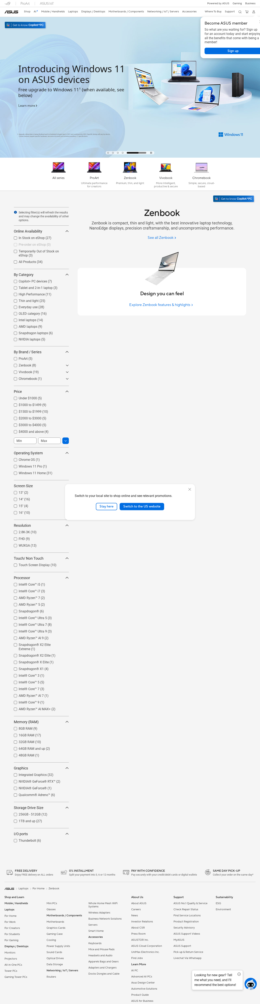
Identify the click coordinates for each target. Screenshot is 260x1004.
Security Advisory (184, 927)
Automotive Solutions (144, 988)
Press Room (138, 933)
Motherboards (55, 921)
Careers (136, 909)
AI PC (134, 970)
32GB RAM (21, 741)
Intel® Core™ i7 (24, 590)
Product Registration (186, 921)
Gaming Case (55, 934)
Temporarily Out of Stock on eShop (39, 250)
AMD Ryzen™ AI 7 (26, 695)
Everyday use (23, 306)
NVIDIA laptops (25, 338)
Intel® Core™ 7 (24, 688)
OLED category (24, 313)
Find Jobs (137, 958)
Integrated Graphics (28, 774)
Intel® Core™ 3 (24, 675)
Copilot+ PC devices (28, 280)
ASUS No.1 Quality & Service (190, 903)
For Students (12, 934)
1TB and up (22, 820)
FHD (17, 538)
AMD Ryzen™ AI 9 (26, 637)
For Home (10, 916)
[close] (189, 489)
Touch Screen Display (29, 564)
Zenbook (20, 364)
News (134, 915)
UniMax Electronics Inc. (145, 952)
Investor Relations (142, 921)
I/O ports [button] (21, 834)
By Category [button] (24, 275)
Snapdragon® (24, 610)
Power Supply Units (58, 946)
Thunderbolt (22, 839)
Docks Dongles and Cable (103, 973)
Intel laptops (22, 319)
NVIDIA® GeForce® (28, 787)
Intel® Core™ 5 (24, 681)
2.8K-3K (19, 531)
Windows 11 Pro (25, 465)
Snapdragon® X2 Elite (30, 654)
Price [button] (18, 391)
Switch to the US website (141, 506)
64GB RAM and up (27, 748)
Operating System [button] (28, 453)
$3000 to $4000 (25, 424)
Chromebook (23, 378)
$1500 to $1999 (25, 411)
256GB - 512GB (25, 813)
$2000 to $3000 (25, 417)
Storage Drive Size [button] (28, 808)
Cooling (51, 940)
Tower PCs (10, 971)
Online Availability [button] (28, 231)
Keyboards (95, 943)
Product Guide (140, 994)
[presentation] (15, 212)
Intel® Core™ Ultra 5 (28, 617)
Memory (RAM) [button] (26, 722)
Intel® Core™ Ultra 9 (28, 630)
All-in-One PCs (13, 964)
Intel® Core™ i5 (24, 583)
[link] (11, 12)
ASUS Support (182, 946)
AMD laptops (23, 325)
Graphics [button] (21, 768)
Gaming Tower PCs (15, 977)
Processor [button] (22, 578)
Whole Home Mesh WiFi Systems (103, 905)
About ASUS (138, 903)
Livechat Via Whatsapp (187, 958)
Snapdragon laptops (28, 332)
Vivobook (20, 371)
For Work (10, 922)
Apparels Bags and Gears (103, 961)
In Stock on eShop (27, 237)
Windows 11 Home (27, 472)
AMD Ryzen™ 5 (24, 603)
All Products (22, 261)
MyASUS (178, 940)
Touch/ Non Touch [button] (28, 558)
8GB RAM (21, 727)
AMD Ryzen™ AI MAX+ (30, 708)
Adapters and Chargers (102, 967)
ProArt (18, 358)
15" (16, 505)
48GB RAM (21, 754)
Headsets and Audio (100, 955)
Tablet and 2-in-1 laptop (31, 287)
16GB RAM (21, 734)
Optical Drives (55, 958)
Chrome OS (22, 459)
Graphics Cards (56, 928)
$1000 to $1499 (25, 404)
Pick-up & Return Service (188, 952)
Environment (223, 909)
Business (250, 3)
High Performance (27, 293)
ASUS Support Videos (186, 933)
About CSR (138, 927)
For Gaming (11, 940)
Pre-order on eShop (27, 244)
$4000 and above (26, 431)
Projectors (10, 958)
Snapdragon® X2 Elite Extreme (36, 644)
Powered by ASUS (218, 3)
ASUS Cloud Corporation (146, 946)
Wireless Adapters (99, 912)
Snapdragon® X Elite (29, 661)
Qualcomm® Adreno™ (29, 794)
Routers (51, 976)
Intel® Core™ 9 (24, 701)
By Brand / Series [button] (27, 352)
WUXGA (19, 544)
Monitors (9, 952)
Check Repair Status (185, 909)
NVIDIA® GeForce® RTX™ (32, 780)
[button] (237, 3)
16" (16, 512)
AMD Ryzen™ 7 (24, 597)
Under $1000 (23, 397)
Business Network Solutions (105, 918)
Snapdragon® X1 (26, 668)
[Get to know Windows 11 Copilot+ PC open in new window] (234, 199)
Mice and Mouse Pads (101, 949)
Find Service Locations (187, 915)
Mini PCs (52, 903)
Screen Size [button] (23, 486)
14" (16, 498)
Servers (93, 924)
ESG (218, 903)
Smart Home (96, 931)
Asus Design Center (143, 982)
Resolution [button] (22, 525)
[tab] (108, 152)
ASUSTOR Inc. (140, 940)
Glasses (51, 909)
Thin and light (24, 300)
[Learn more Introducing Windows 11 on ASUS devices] (130, 157)
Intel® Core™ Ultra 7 (28, 624)
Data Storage (55, 964)
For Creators (12, 928)
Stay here (107, 506)
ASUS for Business (142, 1001)
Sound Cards (54, 952)
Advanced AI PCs (141, 976)
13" (16, 491)
